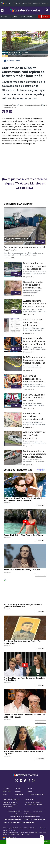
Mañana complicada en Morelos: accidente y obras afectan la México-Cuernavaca (34, 455)
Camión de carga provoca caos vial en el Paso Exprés (24, 248)
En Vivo (45, 16)
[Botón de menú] (2, 10)
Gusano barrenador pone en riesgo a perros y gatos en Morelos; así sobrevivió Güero (33, 288)
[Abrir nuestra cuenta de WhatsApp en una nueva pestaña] (33, 780)
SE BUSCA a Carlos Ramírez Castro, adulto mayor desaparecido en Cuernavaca (32, 325)
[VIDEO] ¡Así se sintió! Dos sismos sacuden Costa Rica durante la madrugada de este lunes (34, 363)
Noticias (4, 17)
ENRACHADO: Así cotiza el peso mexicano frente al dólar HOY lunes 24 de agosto (34, 419)
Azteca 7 (36, 3)
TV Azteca (16, 3)
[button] (42, 836)
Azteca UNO (26, 3)
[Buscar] (47, 10)
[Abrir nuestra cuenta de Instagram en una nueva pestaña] (20, 780)
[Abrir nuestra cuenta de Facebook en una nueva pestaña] (29, 780)
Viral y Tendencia (27, 17)
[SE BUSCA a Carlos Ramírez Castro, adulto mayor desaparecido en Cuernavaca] (13, 326)
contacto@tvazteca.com (33, 802)
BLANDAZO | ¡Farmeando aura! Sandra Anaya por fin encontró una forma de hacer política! (34, 381)
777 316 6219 (29, 804)
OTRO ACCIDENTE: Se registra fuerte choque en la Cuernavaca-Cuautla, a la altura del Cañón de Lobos (34, 439)
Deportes (45, 3)
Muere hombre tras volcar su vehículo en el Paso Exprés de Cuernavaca (34, 267)
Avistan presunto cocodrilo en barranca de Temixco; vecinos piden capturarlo (34, 305)
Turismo (14, 17)
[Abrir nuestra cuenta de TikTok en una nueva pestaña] (25, 780)
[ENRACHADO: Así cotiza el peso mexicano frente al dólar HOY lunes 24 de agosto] (13, 420)
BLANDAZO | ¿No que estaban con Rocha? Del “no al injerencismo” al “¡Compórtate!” (34, 400)
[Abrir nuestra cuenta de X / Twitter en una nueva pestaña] (16, 780)
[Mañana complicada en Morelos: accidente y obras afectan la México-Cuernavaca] (13, 458)
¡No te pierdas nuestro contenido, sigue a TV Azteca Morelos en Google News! (25, 183)
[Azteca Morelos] (25, 10)
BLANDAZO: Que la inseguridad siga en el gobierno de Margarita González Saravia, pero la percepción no (34, 344)
